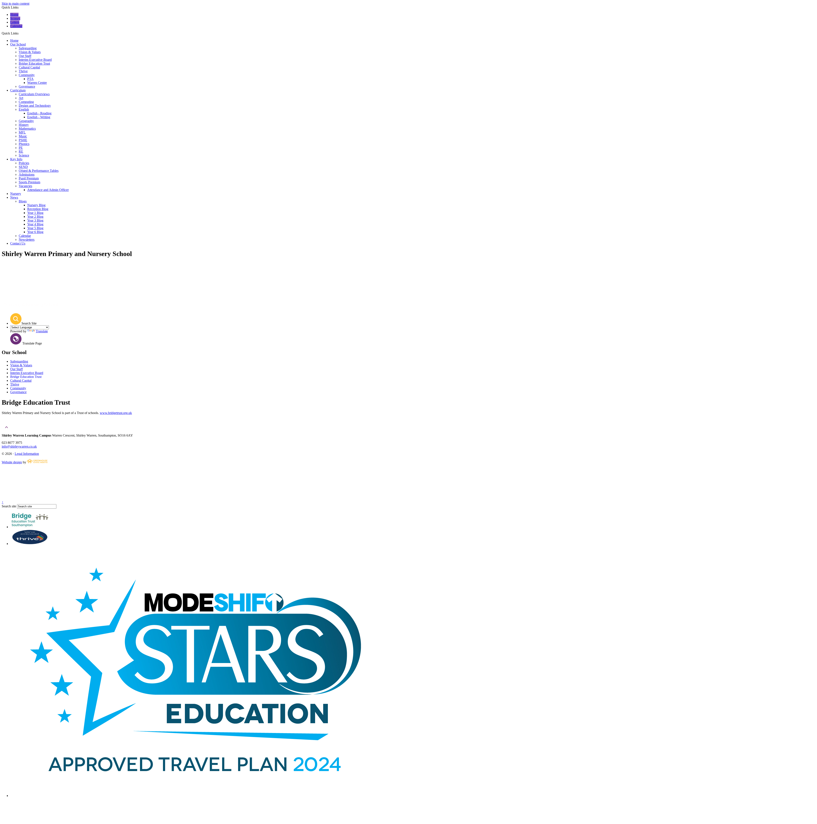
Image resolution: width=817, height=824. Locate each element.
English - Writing (38, 117)
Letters (14, 22)
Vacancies (25, 186)
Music (23, 136)
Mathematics (27, 128)
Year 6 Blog (35, 232)
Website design (12, 462)
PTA (30, 79)
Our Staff (25, 56)
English (24, 109)
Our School (18, 44)
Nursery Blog (36, 205)
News (14, 197)
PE (21, 147)
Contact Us (17, 243)
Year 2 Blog (35, 216)
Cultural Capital (29, 67)
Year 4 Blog (35, 224)
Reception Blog (37, 209)
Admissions (26, 174)
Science (24, 155)
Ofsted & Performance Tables (39, 170)
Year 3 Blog (35, 220)
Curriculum (18, 90)
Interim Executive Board (35, 59)
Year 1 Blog (35, 213)
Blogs (23, 201)
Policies (24, 163)
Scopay (15, 18)
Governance (27, 86)
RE (21, 151)
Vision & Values (30, 52)
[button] (20, 33)
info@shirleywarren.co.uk (19, 446)
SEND (23, 167)
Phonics (24, 144)
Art (21, 98)
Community (27, 75)
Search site (9, 506)
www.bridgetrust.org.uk (116, 413)
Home (14, 14)
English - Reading (39, 113)
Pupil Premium (29, 178)
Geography (26, 121)
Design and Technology (35, 105)
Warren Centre (37, 82)
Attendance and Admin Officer (48, 190)
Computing (26, 102)
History (24, 125)
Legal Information (27, 453)
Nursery (15, 193)
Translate (42, 331)
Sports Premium (29, 182)
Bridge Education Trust (34, 63)
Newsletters (26, 239)
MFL (22, 132)
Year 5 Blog (35, 228)
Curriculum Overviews (34, 94)
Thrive (23, 71)
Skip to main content (15, 3)
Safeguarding (28, 48)
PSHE (23, 140)
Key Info (16, 159)
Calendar (16, 26)
